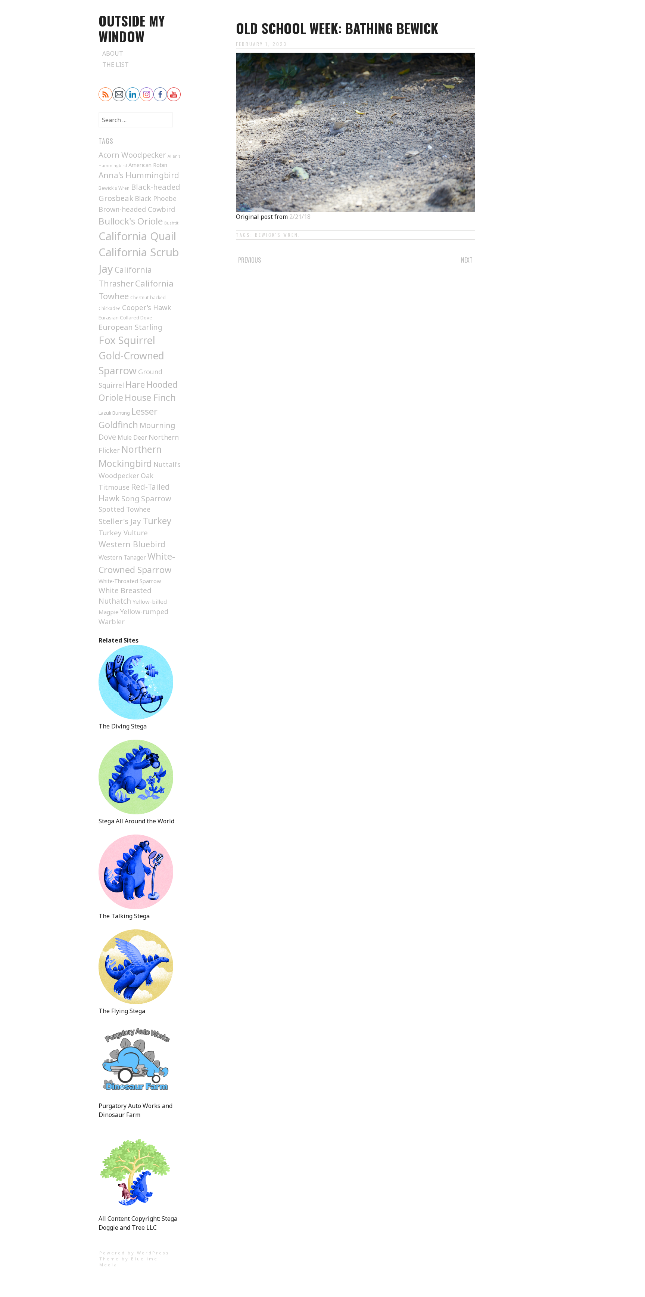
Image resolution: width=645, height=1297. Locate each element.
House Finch (150, 397)
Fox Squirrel (127, 340)
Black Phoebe (156, 198)
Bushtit (171, 223)
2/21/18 (300, 217)
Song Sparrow (146, 498)
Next (467, 260)
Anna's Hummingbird (139, 175)
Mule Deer (132, 437)
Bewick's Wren (276, 235)
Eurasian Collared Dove (125, 317)
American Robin (147, 164)
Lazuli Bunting (114, 412)
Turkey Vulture (123, 532)
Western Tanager (122, 557)
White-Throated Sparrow (130, 581)
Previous (249, 260)
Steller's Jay (120, 521)
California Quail (137, 236)
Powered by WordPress (134, 1253)
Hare (135, 384)
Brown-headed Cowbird (137, 209)
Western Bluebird (132, 544)
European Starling (130, 327)
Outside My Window (132, 28)
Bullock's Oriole (131, 221)
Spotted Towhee (124, 509)
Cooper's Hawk (146, 307)
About (112, 53)
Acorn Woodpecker (132, 154)
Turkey (157, 521)
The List (115, 65)
